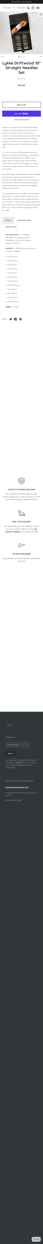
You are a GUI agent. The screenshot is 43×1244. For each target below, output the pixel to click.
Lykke (22, 78)
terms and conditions (19, 765)
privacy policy (10, 767)
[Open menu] (37, 8)
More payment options (21, 119)
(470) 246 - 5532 (15, 800)
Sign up (10, 753)
